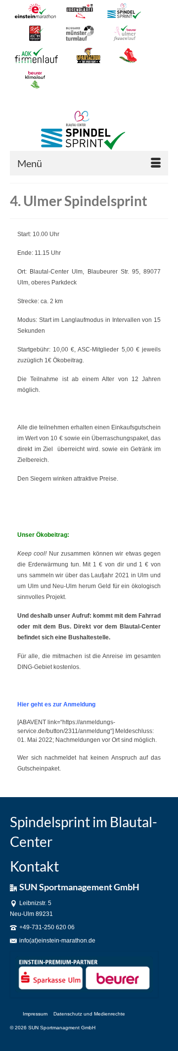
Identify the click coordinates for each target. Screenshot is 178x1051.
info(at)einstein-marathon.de (57, 940)
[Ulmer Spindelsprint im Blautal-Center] (83, 130)
